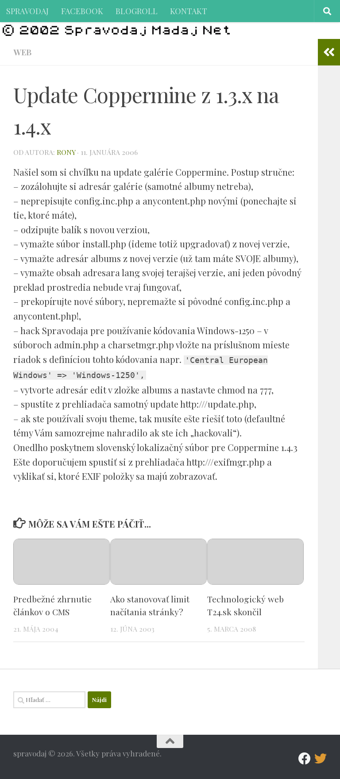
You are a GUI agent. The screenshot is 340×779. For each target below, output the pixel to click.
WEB (22, 52)
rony (66, 152)
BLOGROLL (137, 10)
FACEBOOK (82, 10)
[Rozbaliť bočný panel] (329, 52)
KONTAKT (188, 10)
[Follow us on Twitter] (320, 758)
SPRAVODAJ (27, 10)
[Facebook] (304, 758)
